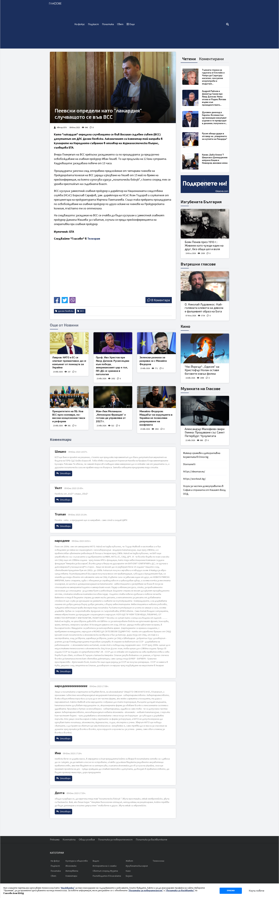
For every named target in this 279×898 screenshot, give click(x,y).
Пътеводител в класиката (107, 876)
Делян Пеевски (65, 311)
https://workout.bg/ (194, 479)
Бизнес (129, 876)
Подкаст (93, 24)
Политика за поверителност (115, 839)
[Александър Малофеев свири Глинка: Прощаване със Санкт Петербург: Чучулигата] (205, 411)
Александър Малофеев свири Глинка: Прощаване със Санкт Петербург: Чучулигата (205, 432)
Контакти (69, 839)
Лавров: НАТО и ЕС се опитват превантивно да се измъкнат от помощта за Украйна (69, 362)
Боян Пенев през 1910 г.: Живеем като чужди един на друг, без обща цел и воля (204, 245)
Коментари (71, 876)
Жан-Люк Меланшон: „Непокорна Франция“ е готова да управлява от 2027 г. (111, 416)
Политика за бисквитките (151, 839)
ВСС (82, 311)
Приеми (231, 890)
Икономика (71, 866)
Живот (129, 861)
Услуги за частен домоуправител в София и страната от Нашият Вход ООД (204, 490)
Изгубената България (201, 201)
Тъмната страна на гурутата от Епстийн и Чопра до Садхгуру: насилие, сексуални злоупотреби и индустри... (213, 77)
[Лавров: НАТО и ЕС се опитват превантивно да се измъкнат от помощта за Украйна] (69, 343)
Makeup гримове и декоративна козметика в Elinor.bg (201, 455)
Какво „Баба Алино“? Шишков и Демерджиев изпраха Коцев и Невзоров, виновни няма (214, 158)
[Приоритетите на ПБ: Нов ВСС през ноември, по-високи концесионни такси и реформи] (69, 397)
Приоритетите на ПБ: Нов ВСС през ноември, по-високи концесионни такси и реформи (68, 416)
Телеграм (93, 239)
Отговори (65, 473)
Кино (185, 326)
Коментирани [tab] (211, 58)
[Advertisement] (181, 24)
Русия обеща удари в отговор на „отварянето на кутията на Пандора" (214, 136)
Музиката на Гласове (200, 388)
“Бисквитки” (67, 888)
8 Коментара (160, 300)
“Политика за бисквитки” (180, 890)
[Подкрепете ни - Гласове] (205, 184)
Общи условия (87, 839)
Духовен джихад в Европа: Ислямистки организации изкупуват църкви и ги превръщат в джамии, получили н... (214, 118)
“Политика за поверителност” (145, 890)
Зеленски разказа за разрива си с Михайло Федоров (153, 361)
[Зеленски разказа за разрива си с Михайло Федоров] (156, 343)
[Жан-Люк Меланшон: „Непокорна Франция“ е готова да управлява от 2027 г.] (112, 397)
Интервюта (72, 871)
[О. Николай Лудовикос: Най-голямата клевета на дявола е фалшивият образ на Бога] (205, 286)
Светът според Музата (105, 871)
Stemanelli (189, 464)
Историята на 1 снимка (104, 866)
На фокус (79, 24)
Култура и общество (77, 861)
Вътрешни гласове (198, 264)
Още (132, 24)
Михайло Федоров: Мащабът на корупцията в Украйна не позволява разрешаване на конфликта (156, 418)
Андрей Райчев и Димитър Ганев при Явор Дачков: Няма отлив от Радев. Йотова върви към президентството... (214, 98)
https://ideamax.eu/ (194, 471)
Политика (108, 24)
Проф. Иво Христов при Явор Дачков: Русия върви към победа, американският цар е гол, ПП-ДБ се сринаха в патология (112, 366)
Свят (120, 24)
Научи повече (256, 890)
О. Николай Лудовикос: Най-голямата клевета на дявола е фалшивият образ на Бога (204, 308)
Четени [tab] (189, 58)
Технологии (158, 861)
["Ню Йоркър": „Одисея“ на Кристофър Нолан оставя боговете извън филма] (205, 348)
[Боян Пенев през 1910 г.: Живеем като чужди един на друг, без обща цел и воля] (205, 224)
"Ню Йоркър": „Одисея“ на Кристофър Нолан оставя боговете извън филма (202, 370)
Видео (96, 861)
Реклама (54, 839)
